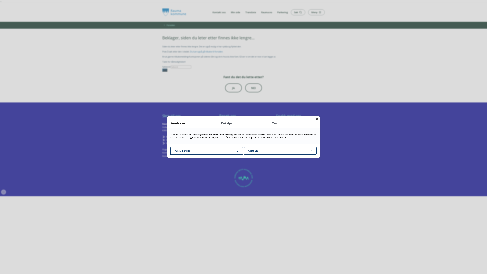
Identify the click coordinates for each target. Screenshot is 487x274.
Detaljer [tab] (227, 123)
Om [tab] (274, 123)
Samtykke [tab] (177, 123)
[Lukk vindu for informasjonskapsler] (317, 119)
